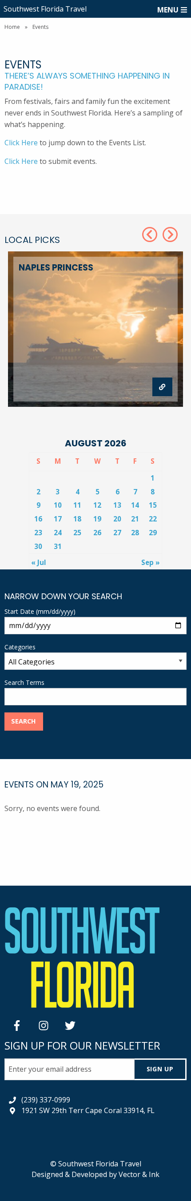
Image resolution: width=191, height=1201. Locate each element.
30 (38, 546)
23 (38, 532)
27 (117, 532)
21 (135, 518)
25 (77, 532)
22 (153, 518)
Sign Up (160, 1069)
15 (153, 505)
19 (97, 518)
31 (58, 546)
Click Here (21, 142)
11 (77, 505)
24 (58, 532)
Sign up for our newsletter (82, 1045)
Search (23, 721)
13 (117, 505)
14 (135, 505)
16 (38, 518)
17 (58, 518)
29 (153, 532)
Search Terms (24, 682)
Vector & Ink (139, 1174)
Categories (20, 647)
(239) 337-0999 (45, 1100)
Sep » (150, 562)
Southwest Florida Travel (45, 9)
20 (117, 518)
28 (135, 532)
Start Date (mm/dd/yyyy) (40, 611)
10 (58, 505)
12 (97, 505)
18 (77, 518)
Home (12, 27)
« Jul (38, 562)
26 (97, 532)
